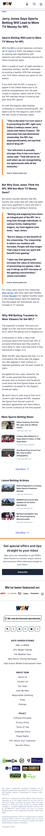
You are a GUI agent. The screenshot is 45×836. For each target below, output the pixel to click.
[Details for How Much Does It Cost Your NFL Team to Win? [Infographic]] (8, 455)
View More (21, 469)
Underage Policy (22, 731)
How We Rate (22, 690)
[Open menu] (41, 4)
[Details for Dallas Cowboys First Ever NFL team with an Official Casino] (8, 426)
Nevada (12, 296)
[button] (41, 4)
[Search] (34, 4)
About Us (22, 677)
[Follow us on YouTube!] (19, 629)
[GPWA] (15, 776)
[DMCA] (9, 760)
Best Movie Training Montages (22, 659)
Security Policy (23, 745)
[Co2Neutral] (29, 776)
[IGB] (34, 760)
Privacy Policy (22, 722)
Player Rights (22, 736)
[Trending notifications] (27, 4)
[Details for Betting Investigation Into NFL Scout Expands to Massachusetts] (8, 518)
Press (22, 699)
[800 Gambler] (31, 768)
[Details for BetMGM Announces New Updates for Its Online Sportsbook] (8, 503)
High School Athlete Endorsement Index (22, 663)
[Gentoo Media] (12, 768)
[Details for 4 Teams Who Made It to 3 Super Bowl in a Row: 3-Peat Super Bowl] (8, 440)
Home (4, 12)
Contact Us (22, 681)
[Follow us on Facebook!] (7, 629)
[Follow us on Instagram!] (25, 629)
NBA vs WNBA (22, 645)
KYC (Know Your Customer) (22, 740)
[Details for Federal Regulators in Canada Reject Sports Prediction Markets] (8, 489)
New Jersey (7, 293)
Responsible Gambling (22, 695)
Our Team (22, 686)
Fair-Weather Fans (22, 654)
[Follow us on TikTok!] (37, 629)
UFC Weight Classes (22, 649)
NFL (12, 48)
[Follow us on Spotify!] (31, 629)
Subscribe (22, 572)
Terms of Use (22, 727)
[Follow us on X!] (13, 629)
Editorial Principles (22, 718)
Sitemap (22, 704)
